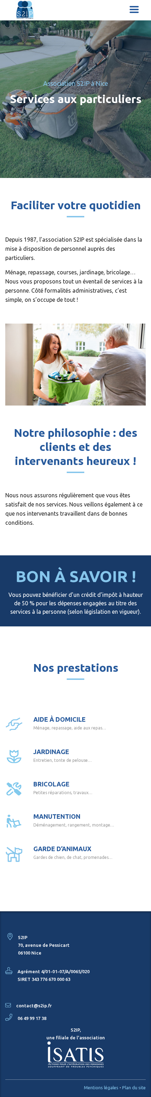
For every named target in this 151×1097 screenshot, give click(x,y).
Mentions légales (101, 1087)
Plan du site (134, 1087)
